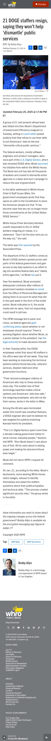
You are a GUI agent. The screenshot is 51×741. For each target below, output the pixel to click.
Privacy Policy (11, 722)
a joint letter (29, 133)
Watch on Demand (13, 652)
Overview (9, 684)
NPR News (15, 541)
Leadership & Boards (14, 686)
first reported (25, 245)
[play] (4, 737)
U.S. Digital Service (30, 159)
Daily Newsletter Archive (16, 666)
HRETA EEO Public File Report (18, 720)
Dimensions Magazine (15, 668)
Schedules (10, 659)
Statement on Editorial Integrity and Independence (21, 698)
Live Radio (10, 654)
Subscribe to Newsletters (16, 663)
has (33, 274)
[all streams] (47, 737)
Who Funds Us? (12, 702)
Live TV (9, 650)
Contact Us (10, 704)
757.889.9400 (11, 639)
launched (43, 163)
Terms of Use (11, 725)
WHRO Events (12, 661)
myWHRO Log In (13, 670)
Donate (42, 4)
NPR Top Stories (34, 541)
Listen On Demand (13, 657)
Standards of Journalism (16, 695)
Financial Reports (13, 688)
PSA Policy (10, 727)
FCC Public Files (12, 718)
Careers (9, 691)
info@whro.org (23, 639)
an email (39, 289)
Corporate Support (14, 693)
